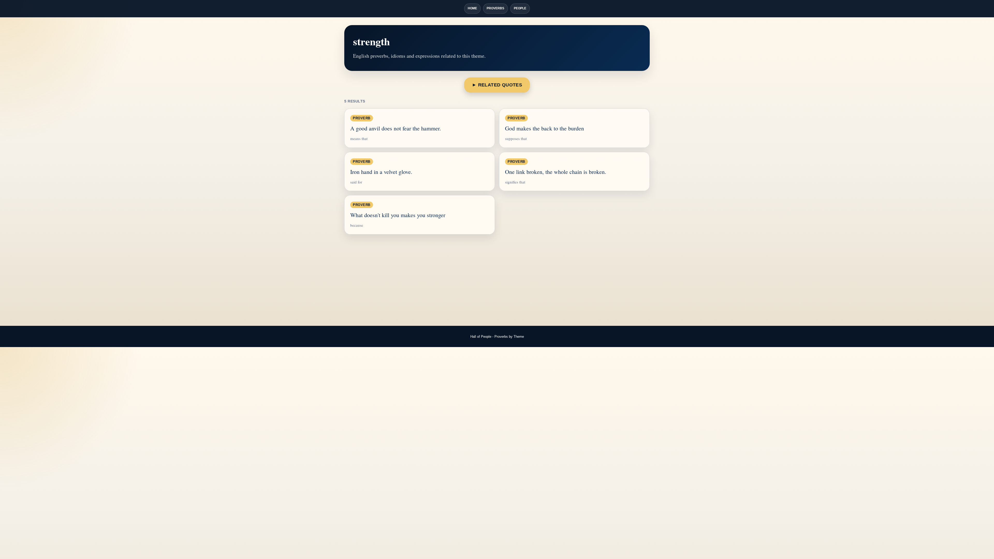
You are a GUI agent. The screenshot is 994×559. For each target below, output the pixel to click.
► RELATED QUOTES (497, 84)
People (520, 8)
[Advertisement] (497, 280)
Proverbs (495, 8)
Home (472, 8)
